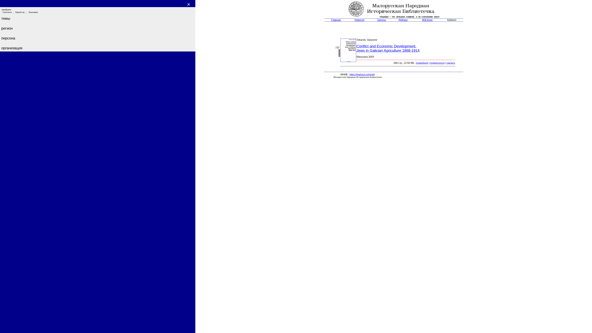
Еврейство (20, 12)
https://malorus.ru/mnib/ (362, 74)
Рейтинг (403, 20)
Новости (359, 20)
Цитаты (381, 20)
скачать (450, 63)
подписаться (437, 63)
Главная (336, 20)
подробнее (422, 63)
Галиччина (7, 12)
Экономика (33, 12)
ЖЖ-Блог (427, 20)
